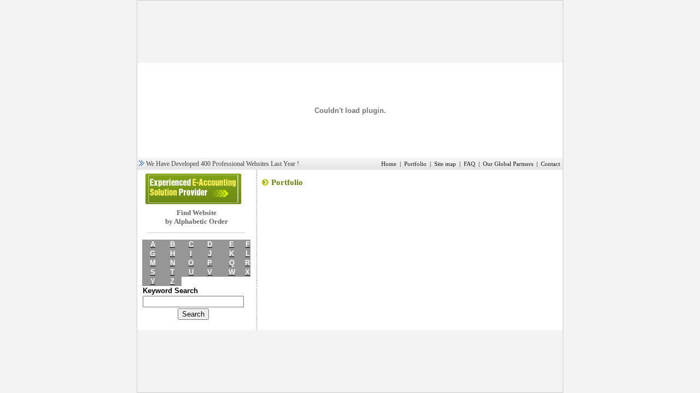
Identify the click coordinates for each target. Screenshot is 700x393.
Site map (445, 164)
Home (388, 164)
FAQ (469, 164)
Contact (550, 164)
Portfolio (415, 164)
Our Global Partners (508, 164)
